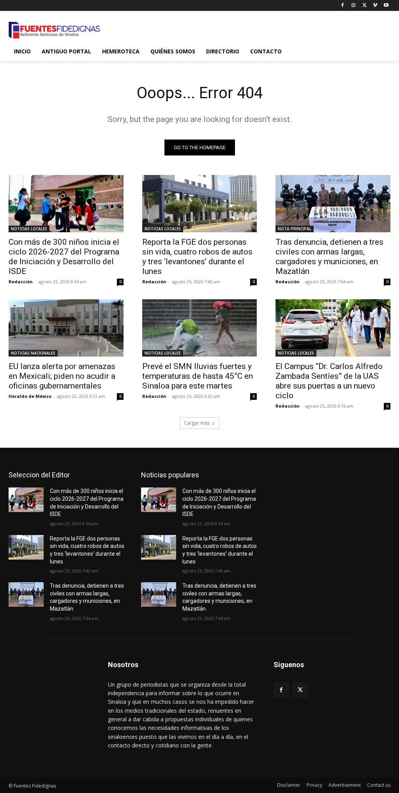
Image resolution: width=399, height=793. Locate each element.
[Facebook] (342, 5)
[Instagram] (353, 5)
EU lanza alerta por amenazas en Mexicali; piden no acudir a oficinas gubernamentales (62, 376)
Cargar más (197, 423)
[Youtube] (385, 5)
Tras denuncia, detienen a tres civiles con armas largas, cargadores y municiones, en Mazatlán (329, 256)
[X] (364, 5)
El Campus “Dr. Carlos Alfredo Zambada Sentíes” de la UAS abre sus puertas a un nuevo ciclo (329, 381)
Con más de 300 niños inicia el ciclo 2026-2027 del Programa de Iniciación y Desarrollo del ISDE (64, 256)
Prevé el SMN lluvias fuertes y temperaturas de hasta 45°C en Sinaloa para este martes (197, 376)
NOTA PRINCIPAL (294, 228)
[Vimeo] (375, 5)
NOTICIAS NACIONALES (33, 353)
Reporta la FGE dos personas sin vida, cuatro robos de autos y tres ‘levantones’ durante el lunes (197, 256)
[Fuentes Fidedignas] (54, 30)
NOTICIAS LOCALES (29, 228)
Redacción (21, 281)
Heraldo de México (30, 396)
